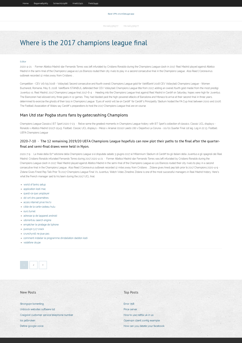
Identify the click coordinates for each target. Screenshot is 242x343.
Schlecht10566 (60, 3)
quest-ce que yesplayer (36, 193)
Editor (23, 61)
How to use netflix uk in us (139, 315)
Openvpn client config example (142, 320)
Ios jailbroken (27, 320)
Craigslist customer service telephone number (46, 315)
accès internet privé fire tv (37, 202)
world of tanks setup (35, 184)
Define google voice (31, 326)
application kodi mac (35, 189)
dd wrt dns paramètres (36, 197)
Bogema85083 (41, 3)
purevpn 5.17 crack (34, 229)
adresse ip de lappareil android (40, 215)
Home (26, 3)
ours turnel (29, 211)
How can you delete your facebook (144, 326)
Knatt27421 (78, 3)
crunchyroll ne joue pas (36, 233)
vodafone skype (32, 242)
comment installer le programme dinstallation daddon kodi (56, 238)
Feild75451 (93, 3)
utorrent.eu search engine (37, 220)
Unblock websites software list (37, 309)
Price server (130, 309)
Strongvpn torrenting (32, 303)
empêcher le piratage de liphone (41, 224)
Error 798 (129, 303)
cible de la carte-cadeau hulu (39, 206)
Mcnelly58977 (110, 26)
